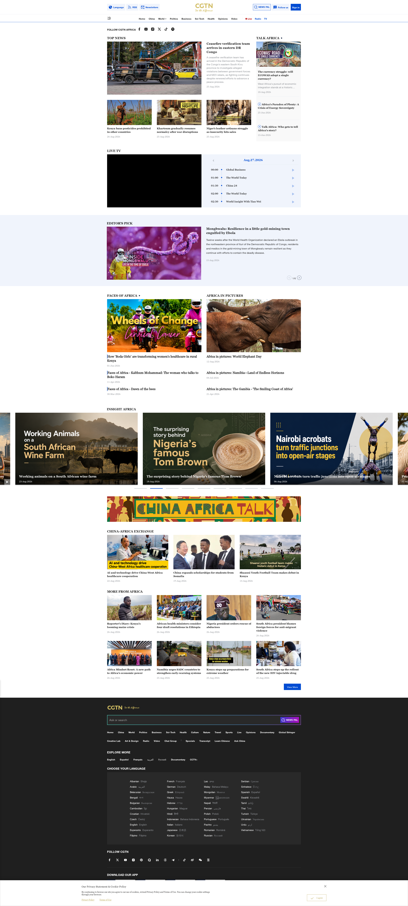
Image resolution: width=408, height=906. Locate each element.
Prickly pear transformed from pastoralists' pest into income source (202, 476)
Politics (174, 18)
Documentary (267, 732)
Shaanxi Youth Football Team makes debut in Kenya (269, 574)
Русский (162, 759)
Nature (206, 732)
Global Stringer (287, 732)
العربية (150, 759)
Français (137, 759)
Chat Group (170, 741)
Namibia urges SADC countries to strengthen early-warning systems (179, 671)
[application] (154, 180)
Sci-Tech (199, 18)
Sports (229, 732)
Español (124, 759)
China (152, 18)
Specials (190, 741)
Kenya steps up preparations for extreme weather (228, 671)
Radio (258, 18)
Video (234, 18)
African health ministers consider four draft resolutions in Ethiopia (179, 625)
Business (186, 18)
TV (265, 18)
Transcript (204, 741)
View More (292, 687)
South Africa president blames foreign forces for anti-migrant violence (276, 627)
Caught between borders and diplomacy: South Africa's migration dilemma (327, 474)
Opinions (223, 18)
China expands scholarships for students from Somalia (203, 574)
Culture (195, 732)
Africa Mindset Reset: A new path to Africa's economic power (129, 671)
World (161, 18)
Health (211, 18)
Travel (218, 732)
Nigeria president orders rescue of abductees (229, 625)
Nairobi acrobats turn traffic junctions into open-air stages (67, 476)
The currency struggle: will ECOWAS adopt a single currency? (275, 75)
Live (249, 18)
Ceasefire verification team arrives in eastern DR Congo (228, 48)
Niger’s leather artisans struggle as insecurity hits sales (227, 130)
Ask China (239, 741)
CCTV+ (193, 759)
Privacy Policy (88, 900)
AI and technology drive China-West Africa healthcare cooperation (135, 574)
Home (142, 18)
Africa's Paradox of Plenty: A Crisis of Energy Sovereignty (278, 106)
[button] (193, 123)
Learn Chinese (222, 741)
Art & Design (131, 741)
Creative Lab (113, 741)
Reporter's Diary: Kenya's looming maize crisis (124, 625)
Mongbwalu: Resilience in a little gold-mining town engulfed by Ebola (248, 231)
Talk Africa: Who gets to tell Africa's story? (278, 128)
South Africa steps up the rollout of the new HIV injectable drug (277, 671)
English (111, 759)
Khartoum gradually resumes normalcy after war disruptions (177, 130)
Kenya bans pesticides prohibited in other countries (129, 130)
